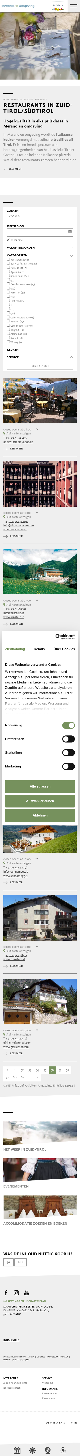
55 (45, 1070)
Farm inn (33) (17, 292)
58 (67, 1070)
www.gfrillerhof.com (16, 1047)
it (54, 1423)
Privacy (64, 1357)
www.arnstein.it (13, 617)
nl (68, 1423)
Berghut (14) (17, 330)
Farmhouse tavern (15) (22, 284)
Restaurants (48, 1398)
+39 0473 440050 (17, 521)
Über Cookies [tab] (64, 649)
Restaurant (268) (19, 260)
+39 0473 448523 (16, 955)
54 (37, 1070)
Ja (8, 1262)
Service (47, 1378)
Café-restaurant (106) (22, 317)
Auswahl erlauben (40, 801)
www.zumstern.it (14, 959)
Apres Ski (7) (17, 272)
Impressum (52, 1357)
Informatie (50, 1389)
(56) (12, 297)
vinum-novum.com (14, 529)
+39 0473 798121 (16, 608)
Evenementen (49, 1393)
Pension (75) (17, 321)
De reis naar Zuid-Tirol (14, 1383)
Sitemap (7, 1360)
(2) (12, 305)
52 (22, 1070)
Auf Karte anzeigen (18, 433)
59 (7, 1077)
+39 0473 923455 (16, 437)
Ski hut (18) (16, 338)
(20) (12, 288)
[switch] (68, 738)
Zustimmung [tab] (15, 649)
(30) (12, 313)
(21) (12, 309)
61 (22, 1077)
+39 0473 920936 (16, 1038)
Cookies (41, 1357)
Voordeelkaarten (11, 1388)
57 (60, 1070)
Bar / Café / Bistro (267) (23, 264)
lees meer (16, 448)
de (47, 1423)
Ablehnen (40, 815)
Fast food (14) (18, 301)
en (60, 1423)
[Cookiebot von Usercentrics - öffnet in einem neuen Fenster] (56, 637)
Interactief (10, 1378)
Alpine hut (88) (18, 334)
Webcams (47, 1383)
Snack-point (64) (19, 276)
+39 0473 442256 (16, 867)
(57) (12, 280)
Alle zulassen (40, 786)
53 (29, 1070)
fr (75, 1423)
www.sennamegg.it (15, 875)
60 (15, 1077)
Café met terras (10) (21, 326)
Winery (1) (16, 342)
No (20, 1262)
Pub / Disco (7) (18, 268)
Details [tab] (39, 649)
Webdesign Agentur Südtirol (8, 1423)
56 (52, 1070)
